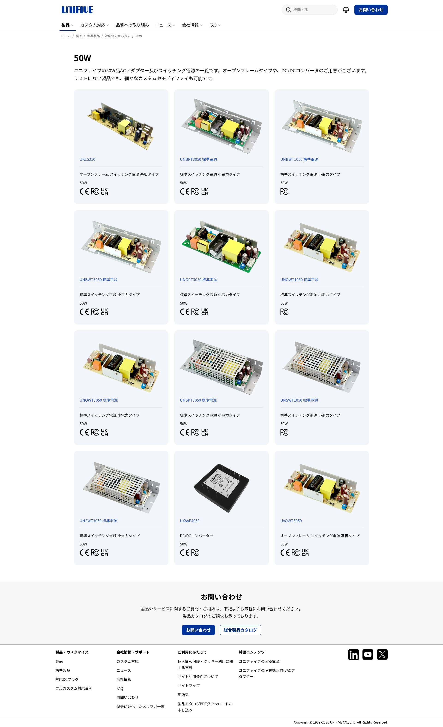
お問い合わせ (371, 9)
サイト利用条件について (198, 676)
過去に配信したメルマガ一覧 (141, 706)
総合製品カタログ (240, 630)
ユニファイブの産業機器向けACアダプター (267, 673)
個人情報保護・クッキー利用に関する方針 (205, 664)
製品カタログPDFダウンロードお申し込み (205, 707)
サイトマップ (189, 685)
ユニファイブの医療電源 (259, 661)
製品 (65, 25)
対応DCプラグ (67, 679)
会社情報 (190, 25)
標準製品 (62, 670)
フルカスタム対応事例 (73, 688)
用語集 (183, 694)
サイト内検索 (287, 10)
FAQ (213, 25)
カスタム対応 (92, 25)
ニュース (163, 25)
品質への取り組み (132, 25)
